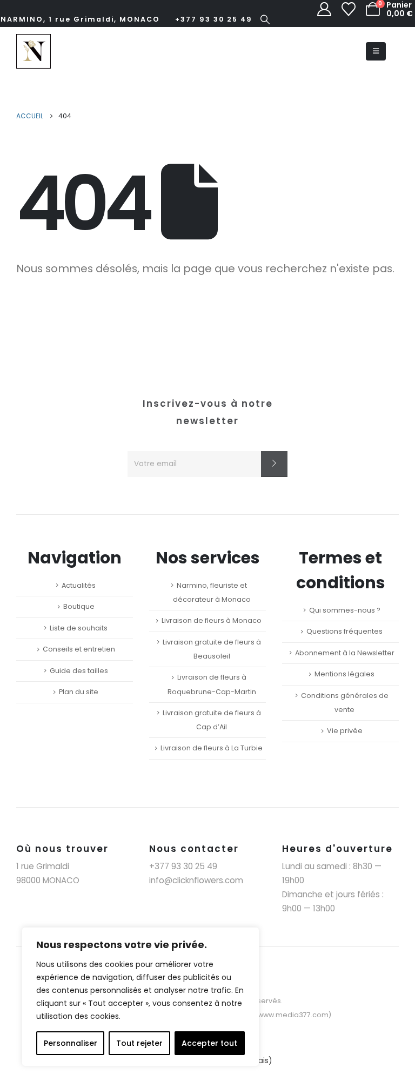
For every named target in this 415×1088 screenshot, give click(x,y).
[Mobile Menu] (376, 51)
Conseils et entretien (79, 649)
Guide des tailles (79, 670)
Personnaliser (70, 1043)
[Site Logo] (33, 51)
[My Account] (324, 9)
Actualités (79, 585)
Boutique (79, 606)
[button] (265, 19)
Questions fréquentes (344, 631)
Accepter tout (209, 1043)
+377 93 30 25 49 (213, 19)
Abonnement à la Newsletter (344, 652)
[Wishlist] (348, 9)
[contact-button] (274, 464)
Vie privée (345, 730)
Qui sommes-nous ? (344, 610)
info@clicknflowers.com (196, 880)
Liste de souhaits (79, 628)
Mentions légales (344, 674)
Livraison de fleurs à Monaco (212, 620)
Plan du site (78, 691)
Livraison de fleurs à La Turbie (211, 748)
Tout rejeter (139, 1043)
